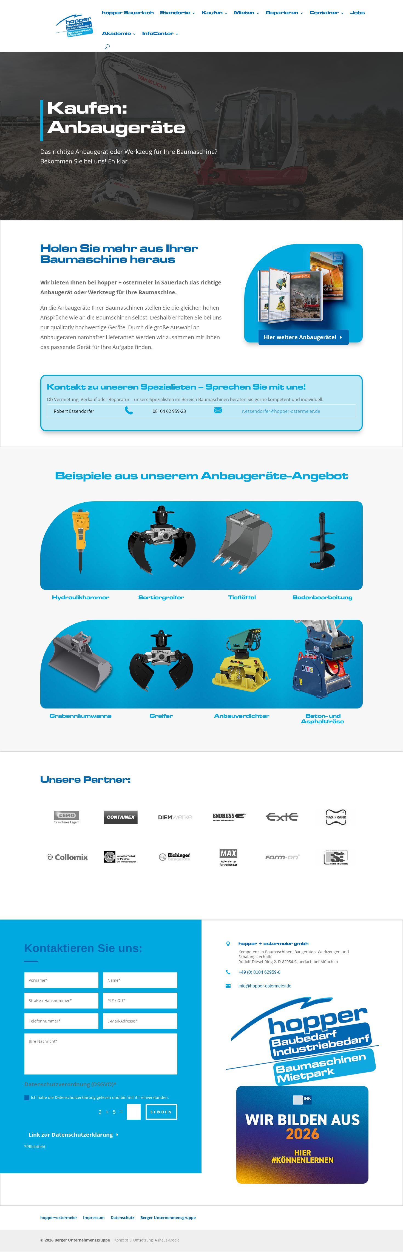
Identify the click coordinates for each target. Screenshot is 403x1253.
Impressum (94, 1217)
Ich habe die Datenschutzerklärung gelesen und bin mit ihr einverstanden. (100, 1097)
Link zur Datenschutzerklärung (71, 1134)
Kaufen (212, 13)
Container (324, 13)
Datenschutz (122, 1217)
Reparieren (282, 13)
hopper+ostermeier (58, 1217)
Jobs (357, 13)
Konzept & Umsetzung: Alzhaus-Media (146, 1240)
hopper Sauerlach (128, 13)
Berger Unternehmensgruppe (168, 1217)
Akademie (116, 34)
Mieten (244, 13)
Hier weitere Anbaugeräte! (300, 337)
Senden (161, 1111)
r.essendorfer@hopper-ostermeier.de (281, 411)
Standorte (175, 13)
